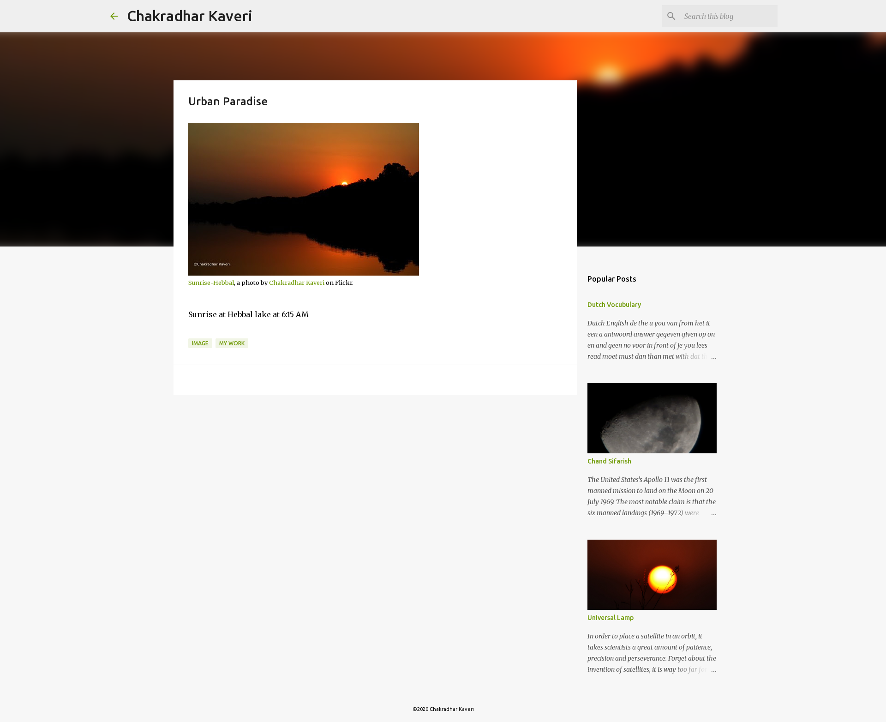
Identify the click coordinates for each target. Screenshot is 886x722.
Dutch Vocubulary (614, 304)
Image (200, 343)
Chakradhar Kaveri (189, 15)
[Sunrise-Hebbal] (303, 273)
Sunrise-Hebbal (211, 282)
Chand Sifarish (609, 461)
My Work (232, 343)
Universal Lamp (610, 617)
